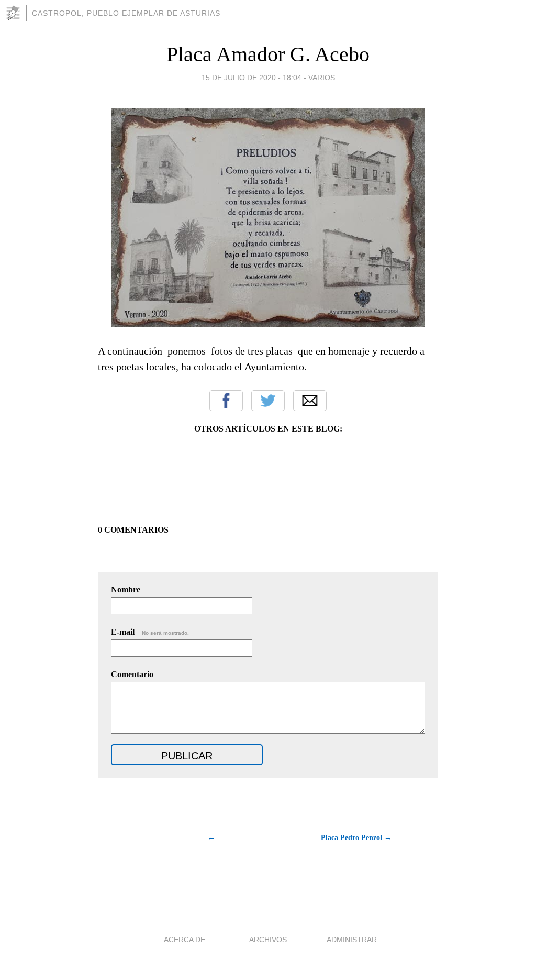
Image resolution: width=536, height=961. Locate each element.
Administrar (352, 939)
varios (321, 77)
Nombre (125, 589)
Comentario (132, 674)
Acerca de (184, 939)
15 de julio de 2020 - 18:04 (252, 77)
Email (310, 400)
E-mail (150, 631)
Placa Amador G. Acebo (268, 54)
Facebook (226, 400)
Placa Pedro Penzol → (356, 838)
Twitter (268, 400)
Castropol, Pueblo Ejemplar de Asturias (126, 13)
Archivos (268, 939)
